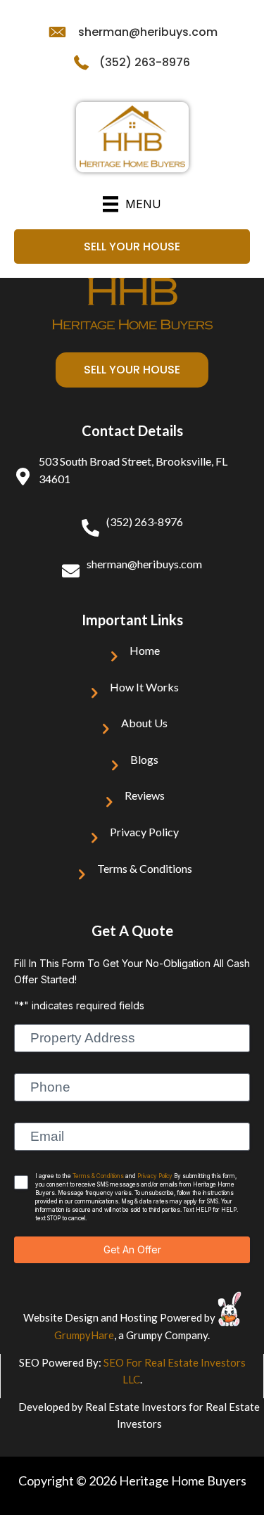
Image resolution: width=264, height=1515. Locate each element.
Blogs (144, 759)
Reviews (145, 795)
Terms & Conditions (144, 868)
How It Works (144, 686)
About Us (144, 722)
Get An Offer (132, 1249)
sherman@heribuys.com (148, 32)
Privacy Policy (144, 831)
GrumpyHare (84, 1335)
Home (145, 650)
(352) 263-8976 (144, 62)
